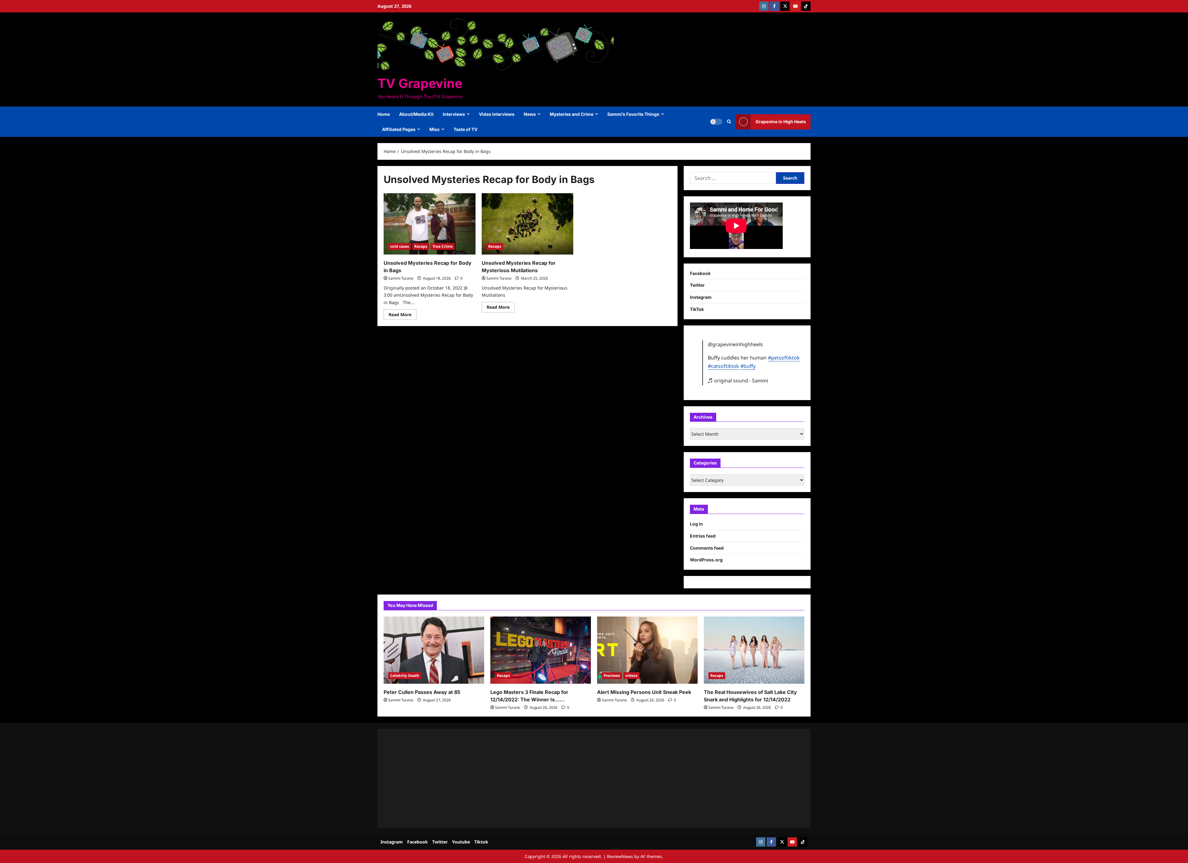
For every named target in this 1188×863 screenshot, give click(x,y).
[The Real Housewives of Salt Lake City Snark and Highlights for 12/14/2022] (754, 650)
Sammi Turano (400, 278)
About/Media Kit (416, 114)
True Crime (443, 246)
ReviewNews (620, 856)
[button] (729, 122)
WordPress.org (706, 559)
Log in (696, 523)
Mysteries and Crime (571, 114)
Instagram (701, 297)
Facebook (700, 273)
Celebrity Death (404, 675)
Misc (434, 129)
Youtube (461, 842)
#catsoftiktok (723, 366)
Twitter (697, 285)
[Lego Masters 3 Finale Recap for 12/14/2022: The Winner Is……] (540, 650)
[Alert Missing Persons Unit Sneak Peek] (647, 650)
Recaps (420, 246)
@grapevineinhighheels (735, 344)
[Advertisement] (569, 778)
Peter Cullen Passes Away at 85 (422, 692)
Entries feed (703, 535)
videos (631, 675)
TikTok (697, 309)
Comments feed (707, 548)
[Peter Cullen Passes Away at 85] (434, 650)
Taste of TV (465, 129)
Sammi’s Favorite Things (633, 114)
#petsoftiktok (784, 357)
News (530, 114)
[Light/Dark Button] (716, 122)
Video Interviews (496, 114)
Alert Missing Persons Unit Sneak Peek (644, 692)
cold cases (399, 246)
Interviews (454, 114)
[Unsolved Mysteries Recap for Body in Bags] (430, 224)
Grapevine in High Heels (780, 121)
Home (383, 114)
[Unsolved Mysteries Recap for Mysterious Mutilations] (528, 224)
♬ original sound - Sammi (738, 380)
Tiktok (481, 842)
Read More (402, 315)
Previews (612, 675)
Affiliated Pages (398, 129)
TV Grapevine (419, 83)
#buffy (747, 366)
